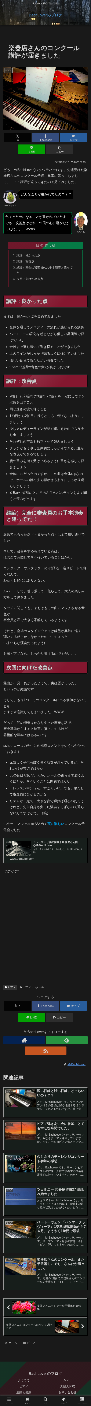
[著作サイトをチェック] (24, 1040)
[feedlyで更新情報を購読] (67, 1040)
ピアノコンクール (33, 987)
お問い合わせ (67, 1392)
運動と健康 (23, 1392)
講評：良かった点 (28, 255)
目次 (39, 245)
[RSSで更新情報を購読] (45, 1050)
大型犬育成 (67, 1386)
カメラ (67, 1380)
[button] (59, 149)
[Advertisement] (45, 934)
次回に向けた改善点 (30, 279)
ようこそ (24, 1380)
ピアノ (12, 987)
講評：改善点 (25, 261)
